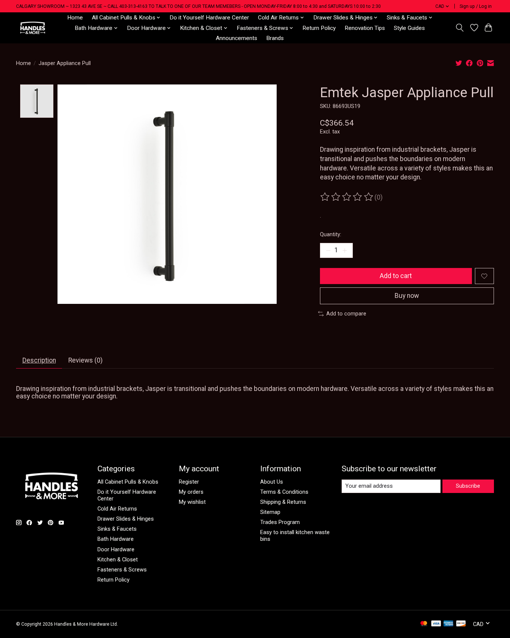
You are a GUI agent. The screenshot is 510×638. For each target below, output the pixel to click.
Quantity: (330, 234)
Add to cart (396, 276)
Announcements (236, 38)
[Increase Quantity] (344, 250)
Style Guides (409, 28)
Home (75, 17)
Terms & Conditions (284, 491)
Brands (275, 38)
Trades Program (280, 522)
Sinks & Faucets (117, 528)
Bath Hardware (115, 539)
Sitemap (270, 512)
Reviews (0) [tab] (85, 360)
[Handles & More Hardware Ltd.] (32, 28)
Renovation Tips (365, 28)
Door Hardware (115, 549)
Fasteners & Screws (122, 569)
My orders (191, 491)
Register (189, 481)
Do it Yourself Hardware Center (209, 17)
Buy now (407, 295)
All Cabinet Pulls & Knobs (127, 481)
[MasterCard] (424, 624)
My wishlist (192, 502)
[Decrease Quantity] (328, 250)
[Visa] (436, 624)
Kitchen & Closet (117, 559)
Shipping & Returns (283, 502)
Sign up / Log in (476, 6)
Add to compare (346, 313)
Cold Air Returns (117, 508)
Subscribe (468, 486)
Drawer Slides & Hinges (125, 518)
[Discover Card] (461, 624)
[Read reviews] (347, 197)
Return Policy (319, 28)
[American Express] (448, 624)
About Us (271, 481)
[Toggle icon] (459, 27)
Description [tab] (39, 360)
